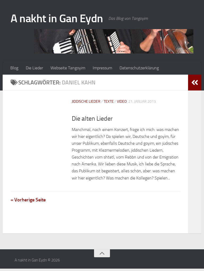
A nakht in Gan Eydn (57, 18)
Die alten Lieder (92, 118)
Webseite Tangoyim (67, 67)
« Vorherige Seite (28, 200)
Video (122, 101)
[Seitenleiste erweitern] (194, 83)
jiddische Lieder (86, 101)
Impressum (102, 67)
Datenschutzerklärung (139, 67)
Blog (14, 67)
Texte (109, 101)
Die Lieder (34, 67)
